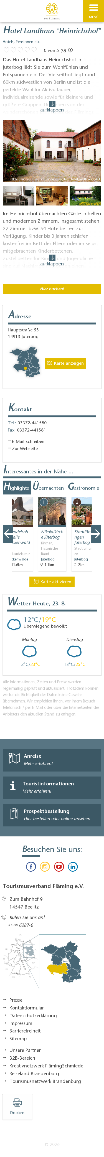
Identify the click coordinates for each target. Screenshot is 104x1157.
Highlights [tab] (16, 488)
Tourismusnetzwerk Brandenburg (45, 1081)
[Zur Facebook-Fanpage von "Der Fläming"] (31, 868)
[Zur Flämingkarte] (44, 964)
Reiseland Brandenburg (34, 1074)
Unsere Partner (25, 1050)
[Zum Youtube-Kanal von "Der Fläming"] (59, 868)
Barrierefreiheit (24, 1031)
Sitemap (18, 1039)
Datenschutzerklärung (33, 1016)
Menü (93, 17)
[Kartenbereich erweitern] (95, 493)
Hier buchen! (52, 289)
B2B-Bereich (22, 1058)
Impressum (20, 1023)
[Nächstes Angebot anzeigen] (96, 534)
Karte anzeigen (68, 363)
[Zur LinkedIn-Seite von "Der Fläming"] (73, 868)
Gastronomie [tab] (83, 488)
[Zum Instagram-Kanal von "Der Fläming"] (45, 868)
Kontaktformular (26, 1008)
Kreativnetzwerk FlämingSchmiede (46, 1066)
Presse (15, 1000)
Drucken (17, 1113)
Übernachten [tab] (48, 488)
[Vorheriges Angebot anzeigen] (8, 534)
